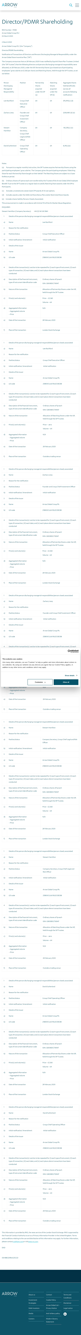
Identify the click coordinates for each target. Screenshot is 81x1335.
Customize (39, 682)
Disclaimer (67, 1303)
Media (31, 1313)
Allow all (66, 682)
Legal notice (68, 1308)
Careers (31, 1319)
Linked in (65, 1314)
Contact (49, 1295)
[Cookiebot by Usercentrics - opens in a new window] (69, 651)
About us (32, 1295)
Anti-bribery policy (53, 1313)
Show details (69, 675)
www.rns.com (33, 1241)
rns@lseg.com (18, 1241)
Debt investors (34, 1308)
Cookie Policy (51, 1300)
